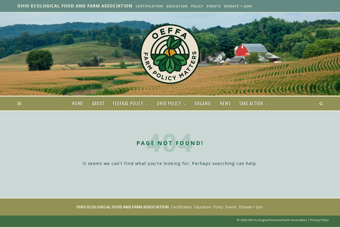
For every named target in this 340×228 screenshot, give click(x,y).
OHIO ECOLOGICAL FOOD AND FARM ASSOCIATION (74, 6)
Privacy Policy (319, 220)
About (98, 103)
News (225, 103)
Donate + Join (238, 6)
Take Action (251, 103)
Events (214, 6)
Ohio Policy (169, 103)
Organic (203, 103)
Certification (149, 6)
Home (77, 103)
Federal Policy (128, 103)
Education (177, 6)
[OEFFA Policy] (170, 54)
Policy (197, 6)
